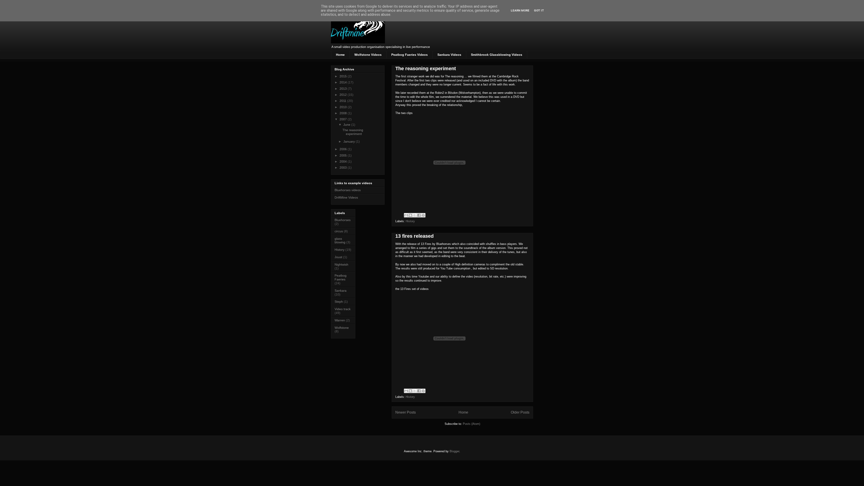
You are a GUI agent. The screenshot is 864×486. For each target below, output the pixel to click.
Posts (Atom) (471, 424)
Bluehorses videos (348, 190)
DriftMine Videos (346, 197)
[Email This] (406, 215)
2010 (344, 107)
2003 (344, 167)
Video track (343, 309)
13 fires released (414, 236)
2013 (344, 88)
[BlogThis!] (410, 215)
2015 (344, 76)
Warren (340, 320)
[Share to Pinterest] (423, 215)
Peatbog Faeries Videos (409, 54)
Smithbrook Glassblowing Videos (496, 54)
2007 (344, 119)
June (347, 124)
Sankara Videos (449, 54)
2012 (344, 94)
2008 (344, 113)
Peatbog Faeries (340, 277)
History (410, 221)
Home (340, 54)
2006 (344, 149)
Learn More (520, 10)
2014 (344, 82)
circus (339, 231)
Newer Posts (405, 412)
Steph (339, 301)
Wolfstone (342, 327)
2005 (344, 155)
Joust (338, 257)
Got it (539, 10)
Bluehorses (343, 220)
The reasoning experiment (425, 68)
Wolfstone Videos (368, 54)
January (349, 141)
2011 (343, 101)
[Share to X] (414, 215)
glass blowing (340, 240)
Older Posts (520, 412)
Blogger (454, 451)
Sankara (340, 290)
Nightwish (341, 264)
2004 (344, 161)
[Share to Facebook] (419, 215)
